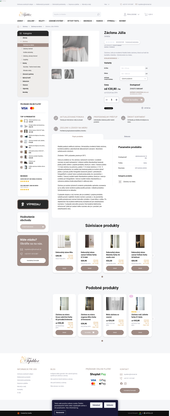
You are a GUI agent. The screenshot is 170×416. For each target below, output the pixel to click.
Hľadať (98, 14)
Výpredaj (25, 88)
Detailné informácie (110, 58)
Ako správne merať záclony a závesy (61, 379)
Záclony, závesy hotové (30, 56)
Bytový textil (26, 78)
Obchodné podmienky (59, 4)
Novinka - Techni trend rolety (31, 67)
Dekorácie (26, 81)
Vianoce (25, 85)
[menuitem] (21, 21)
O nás (19, 392)
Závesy (25, 38)
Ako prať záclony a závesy (58, 382)
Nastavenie (60, 412)
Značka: (109, 47)
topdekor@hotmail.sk (33, 249)
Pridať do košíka (131, 100)
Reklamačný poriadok (42, 4)
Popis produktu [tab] (77, 136)
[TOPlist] (3, 1)
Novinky (25, 92)
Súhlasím (110, 405)
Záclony (25, 41)
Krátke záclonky (28, 52)
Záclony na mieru (28, 45)
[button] (102, 277)
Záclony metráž (28, 48)
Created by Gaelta (26, 413)
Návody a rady (86, 4)
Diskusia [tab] (127, 136)
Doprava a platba (74, 4)
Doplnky (25, 59)
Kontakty (20, 389)
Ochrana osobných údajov (25, 4)
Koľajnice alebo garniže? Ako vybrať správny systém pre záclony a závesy (63, 374)
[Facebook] (121, 383)
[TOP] (140, 303)
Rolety (25, 63)
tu (77, 408)
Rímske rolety (27, 70)
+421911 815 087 (31, 254)
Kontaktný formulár (33, 260)
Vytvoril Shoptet (133, 413)
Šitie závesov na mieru (57, 386)
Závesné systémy (28, 74)
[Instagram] (125, 383)
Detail (64, 268)
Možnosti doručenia (139, 93)
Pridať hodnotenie (27, 227)
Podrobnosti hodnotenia (131, 42)
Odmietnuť (96, 405)
